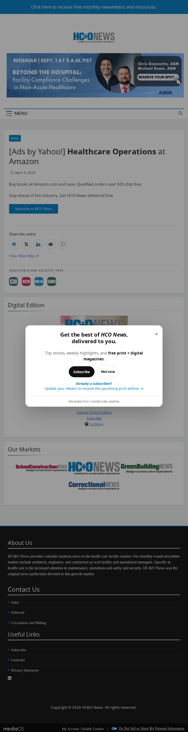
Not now (108, 371)
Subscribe (81, 371)
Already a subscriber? (94, 386)
